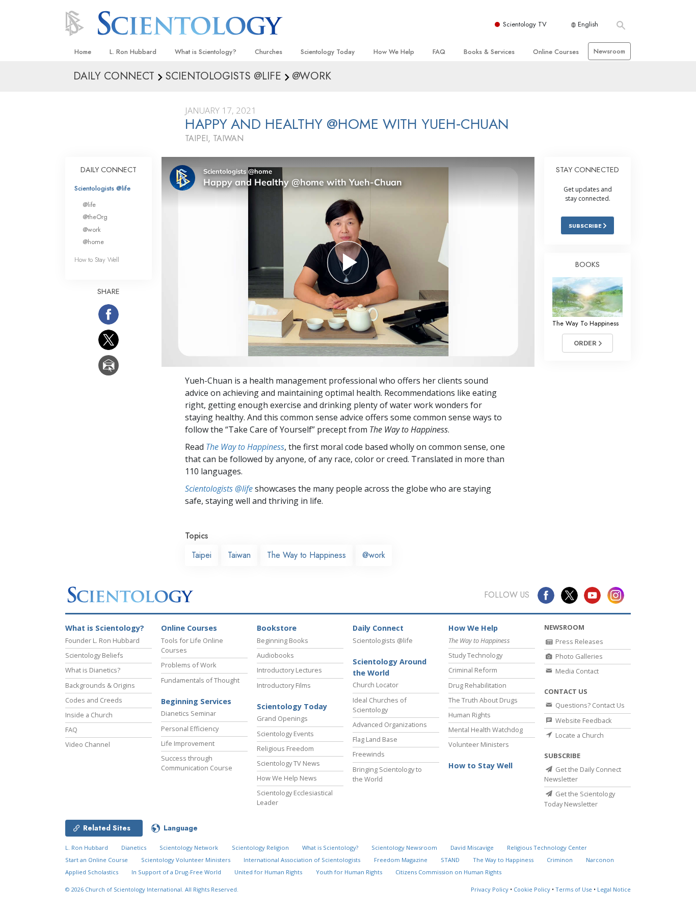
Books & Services (489, 52)
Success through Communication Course (196, 763)
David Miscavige (472, 847)
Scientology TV (525, 24)
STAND (450, 860)
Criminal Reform (472, 670)
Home (82, 52)
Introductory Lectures (289, 670)
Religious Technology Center (547, 847)
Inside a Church (89, 714)
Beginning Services (196, 701)
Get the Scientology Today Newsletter (579, 798)
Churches (268, 52)
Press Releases (578, 641)
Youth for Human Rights (349, 872)
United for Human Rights (268, 872)
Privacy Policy (489, 889)
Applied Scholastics (91, 872)
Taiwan (239, 555)
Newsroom (609, 51)
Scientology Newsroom (404, 847)
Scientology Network (188, 847)
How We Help (393, 52)
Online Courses (556, 52)
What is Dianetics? (92, 670)
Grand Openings (282, 718)
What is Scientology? (205, 52)
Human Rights (469, 714)
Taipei (201, 555)
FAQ (439, 52)
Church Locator (375, 684)
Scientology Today (328, 52)
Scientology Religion (260, 847)
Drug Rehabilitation (477, 685)
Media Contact (576, 671)
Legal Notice (614, 889)
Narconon (600, 860)
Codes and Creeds (93, 700)
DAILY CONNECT (109, 170)
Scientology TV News (288, 763)
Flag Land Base (375, 739)
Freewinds (369, 754)
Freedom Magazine (400, 860)
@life (89, 204)
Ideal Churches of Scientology (380, 704)
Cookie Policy (532, 889)
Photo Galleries (578, 656)
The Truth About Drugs (483, 700)
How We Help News (287, 778)
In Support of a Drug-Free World (176, 872)
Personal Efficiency (190, 728)
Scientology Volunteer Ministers (185, 860)
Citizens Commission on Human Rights (448, 872)
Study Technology (475, 655)
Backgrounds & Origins (100, 685)
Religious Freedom (285, 748)
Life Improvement (188, 743)
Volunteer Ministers (478, 744)
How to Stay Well (96, 259)
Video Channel (87, 744)
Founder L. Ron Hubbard (102, 640)
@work (373, 555)
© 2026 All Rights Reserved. (151, 889)
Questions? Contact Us (589, 705)
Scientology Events (285, 733)
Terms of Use (573, 889)
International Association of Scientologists (302, 860)
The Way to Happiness (245, 446)
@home (93, 242)
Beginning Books (282, 640)
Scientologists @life (102, 188)
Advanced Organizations (390, 724)
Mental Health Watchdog (485, 729)
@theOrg (95, 217)
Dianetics (133, 847)
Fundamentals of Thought (200, 680)
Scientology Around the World (389, 667)
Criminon (560, 860)
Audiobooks (275, 655)
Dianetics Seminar (188, 713)
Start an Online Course (96, 860)
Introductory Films (284, 685)
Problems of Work (189, 664)
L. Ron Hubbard (133, 52)
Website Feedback (583, 720)
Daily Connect (378, 628)
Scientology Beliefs (94, 655)
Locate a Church (579, 735)
